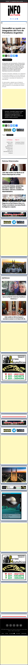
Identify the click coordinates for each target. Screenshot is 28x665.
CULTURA (18, 633)
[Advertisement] (14, 241)
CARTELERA (23, 633)
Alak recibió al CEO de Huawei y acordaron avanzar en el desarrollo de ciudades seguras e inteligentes (14, 319)
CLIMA (6, 633)
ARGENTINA (10, 135)
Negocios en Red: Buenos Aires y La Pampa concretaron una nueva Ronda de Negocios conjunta (13, 205)
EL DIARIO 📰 (12, 633)
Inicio (3, 633)
